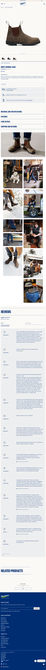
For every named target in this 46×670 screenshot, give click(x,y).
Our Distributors (4, 641)
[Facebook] (1, 664)
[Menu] (2, 4)
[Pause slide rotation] (41, 0)
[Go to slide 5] (24, 53)
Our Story (3, 636)
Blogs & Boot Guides (5, 626)
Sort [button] (2, 323)
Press (2, 645)
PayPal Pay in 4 (23, 0)
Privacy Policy (3, 653)
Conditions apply (9, 90)
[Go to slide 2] (22, 53)
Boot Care (3, 630)
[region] (23, 32)
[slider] (23, 61)
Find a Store (3, 647)
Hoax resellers (3, 657)
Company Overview (5, 638)
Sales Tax (2, 658)
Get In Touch (3, 619)
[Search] (4, 4)
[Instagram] (3, 664)
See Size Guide (29, 100)
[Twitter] (6, 664)
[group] (7, 318)
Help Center (3, 617)
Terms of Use (3, 654)
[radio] (3, 58)
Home (2, 7)
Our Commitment (4, 640)
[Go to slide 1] (21, 53)
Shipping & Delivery (5, 623)
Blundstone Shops (4, 643)
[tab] (5, 325)
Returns (2, 625)
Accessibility (3, 656)
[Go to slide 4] (23, 53)
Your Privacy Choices (5, 660)
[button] (5, 69)
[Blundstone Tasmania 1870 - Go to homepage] (23, 3)
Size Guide (3, 628)
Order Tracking (4, 621)
